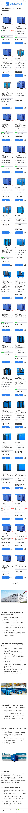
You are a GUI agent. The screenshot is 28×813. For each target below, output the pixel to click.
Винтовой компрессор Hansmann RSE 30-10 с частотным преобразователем (20, 315)
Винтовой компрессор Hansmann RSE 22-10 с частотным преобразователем (7, 250)
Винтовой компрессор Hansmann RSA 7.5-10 (7, 535)
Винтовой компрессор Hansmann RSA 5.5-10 (20, 505)
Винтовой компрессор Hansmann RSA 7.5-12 (20, 535)
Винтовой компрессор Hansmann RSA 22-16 (20, 249)
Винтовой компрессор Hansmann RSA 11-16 (20, 189)
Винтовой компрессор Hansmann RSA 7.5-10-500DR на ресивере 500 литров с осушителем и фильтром (20, 283)
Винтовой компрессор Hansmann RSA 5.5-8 (7, 505)
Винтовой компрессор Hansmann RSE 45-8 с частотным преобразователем (7, 413)
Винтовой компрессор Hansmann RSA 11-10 (20, 565)
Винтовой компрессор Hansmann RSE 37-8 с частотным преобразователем (20, 347)
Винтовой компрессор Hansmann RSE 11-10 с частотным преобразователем (20, 125)
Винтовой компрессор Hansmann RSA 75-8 (20, 444)
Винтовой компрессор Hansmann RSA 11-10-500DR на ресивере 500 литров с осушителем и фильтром (20, 381)
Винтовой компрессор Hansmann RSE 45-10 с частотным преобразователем (20, 413)
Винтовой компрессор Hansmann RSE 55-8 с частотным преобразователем (7, 445)
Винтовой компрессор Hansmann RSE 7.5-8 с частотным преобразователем (20, 29)
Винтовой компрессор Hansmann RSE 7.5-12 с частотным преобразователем (7, 566)
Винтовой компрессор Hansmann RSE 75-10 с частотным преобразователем (20, 475)
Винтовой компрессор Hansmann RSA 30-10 (7, 346)
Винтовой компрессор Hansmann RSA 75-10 (7, 474)
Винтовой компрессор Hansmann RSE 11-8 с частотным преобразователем (7, 125)
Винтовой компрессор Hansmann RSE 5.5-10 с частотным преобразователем (7, 93)
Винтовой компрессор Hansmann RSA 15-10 (7, 189)
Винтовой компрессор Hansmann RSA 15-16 (7, 217)
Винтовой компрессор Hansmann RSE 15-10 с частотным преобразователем (20, 158)
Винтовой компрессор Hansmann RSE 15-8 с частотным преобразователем (7, 158)
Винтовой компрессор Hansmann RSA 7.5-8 (7, 27)
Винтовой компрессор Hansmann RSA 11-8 (20, 92)
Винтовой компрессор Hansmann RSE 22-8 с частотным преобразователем (20, 218)
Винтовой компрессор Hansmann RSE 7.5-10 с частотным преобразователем (7, 61)
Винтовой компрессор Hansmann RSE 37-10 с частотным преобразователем (7, 380)
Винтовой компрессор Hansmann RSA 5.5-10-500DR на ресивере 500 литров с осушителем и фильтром (7, 283)
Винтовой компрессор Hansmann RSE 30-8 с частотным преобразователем (7, 315)
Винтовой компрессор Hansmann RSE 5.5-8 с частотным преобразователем (20, 61)
